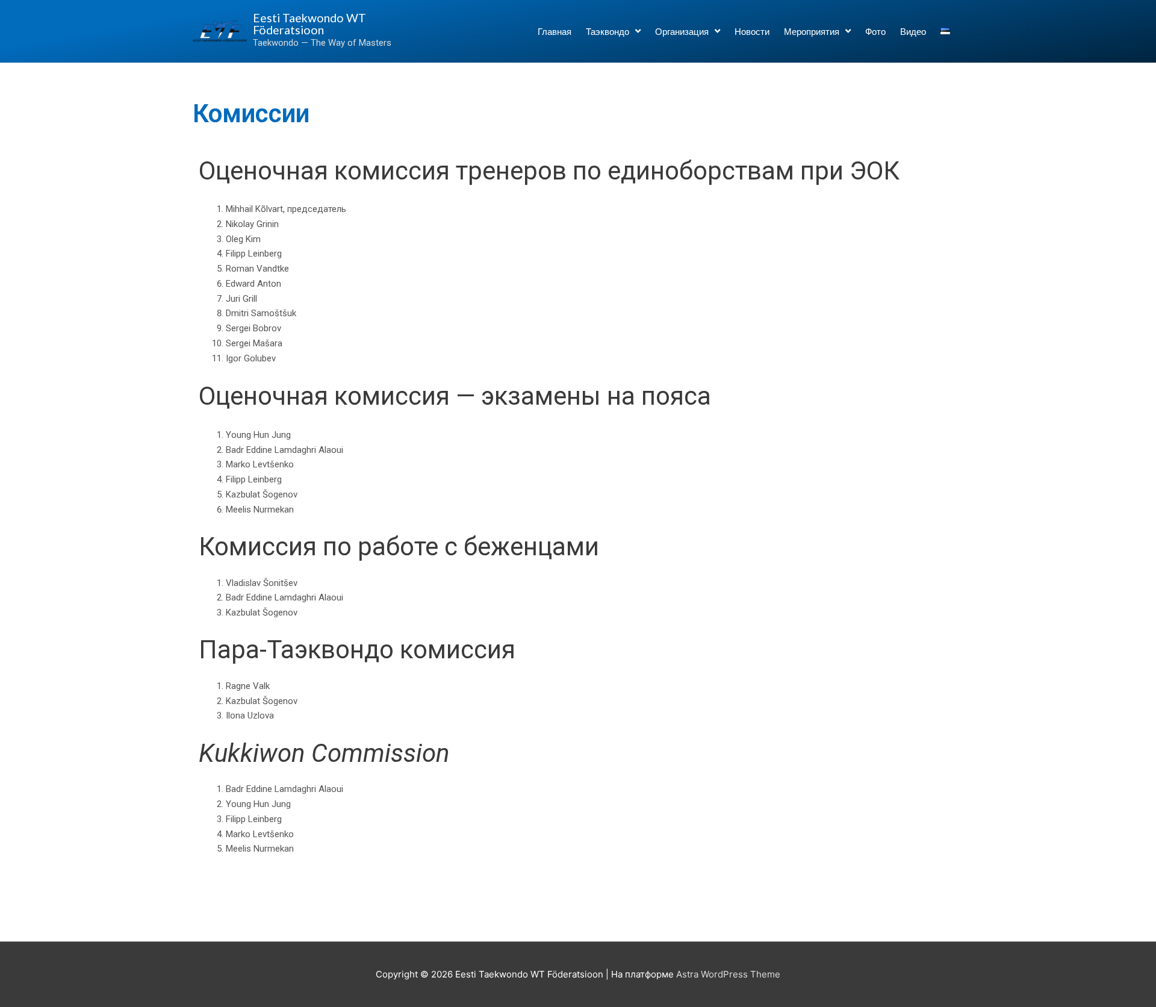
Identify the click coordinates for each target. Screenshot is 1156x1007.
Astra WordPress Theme (728, 974)
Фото (875, 31)
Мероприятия (811, 31)
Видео (913, 31)
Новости (752, 31)
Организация (682, 31)
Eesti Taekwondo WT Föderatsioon (309, 24)
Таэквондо (607, 31)
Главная (554, 31)
